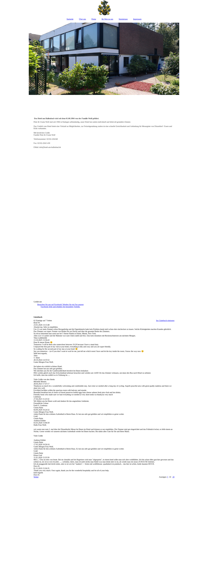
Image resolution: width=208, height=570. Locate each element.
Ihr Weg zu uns (107, 19)
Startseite (70, 19)
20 (173, 477)
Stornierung (123, 19)
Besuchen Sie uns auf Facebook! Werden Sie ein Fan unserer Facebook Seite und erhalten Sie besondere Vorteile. (60, 305)
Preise (93, 19)
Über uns (82, 19)
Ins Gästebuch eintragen (165, 321)
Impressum (137, 19)
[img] (104, 8)
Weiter (36, 477)
